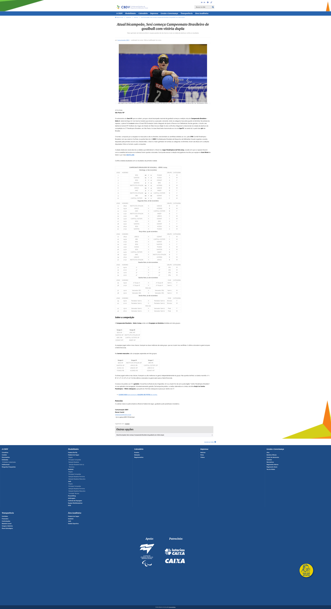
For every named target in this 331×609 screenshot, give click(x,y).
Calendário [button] (143, 13)
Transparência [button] (187, 13)
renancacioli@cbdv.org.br (123, 415)
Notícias (136, 17)
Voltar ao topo (209, 442)
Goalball (127, 423)
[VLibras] (211, 2)
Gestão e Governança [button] (169, 13)
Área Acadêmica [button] (201, 13)
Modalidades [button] (130, 13)
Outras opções (124, 429)
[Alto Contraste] (207, 2)
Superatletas (172, 607)
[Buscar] (213, 7)
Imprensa (128, 17)
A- (204, 2)
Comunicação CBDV (123, 40)
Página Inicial (119, 17)
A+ (202, 2)
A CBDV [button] (119, 13)
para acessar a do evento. (138, 394)
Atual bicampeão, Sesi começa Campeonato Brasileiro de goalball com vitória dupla (140, 435)
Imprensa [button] (154, 13)
